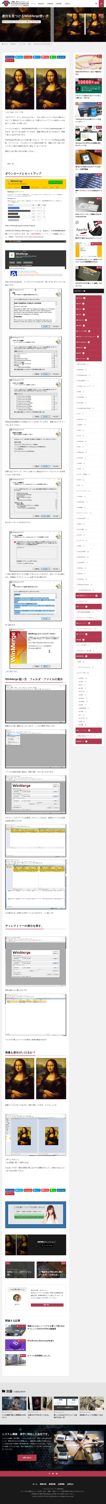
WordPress (83, 557)
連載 (81, 639)
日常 (24, 1355)
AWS (81, 546)
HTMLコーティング (86, 386)
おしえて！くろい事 (86, 651)
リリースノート (47, 234)
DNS (81, 392)
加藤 (29, 21)
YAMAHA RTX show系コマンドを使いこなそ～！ (88, 120)
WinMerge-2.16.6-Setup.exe (25, 237)
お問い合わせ (27, 1457)
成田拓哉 (84, 708)
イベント (82, 601)
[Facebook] (10, 57)
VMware (82, 452)
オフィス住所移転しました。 (39, 1355)
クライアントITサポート (87, 617)
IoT (80, 414)
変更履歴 (36, 234)
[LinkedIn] (61, 57)
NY (82, 685)
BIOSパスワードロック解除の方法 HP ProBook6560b (88, 215)
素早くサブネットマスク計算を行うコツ (88, 192)
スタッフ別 (22, 44)
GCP (81, 309)
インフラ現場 (84, 331)
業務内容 (41, 3)
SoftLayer (82, 502)
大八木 (84, 718)
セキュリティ (84, 623)
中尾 (83, 711)
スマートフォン (84, 513)
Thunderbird (83, 342)
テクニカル (83, 358)
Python (82, 458)
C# (80, 485)
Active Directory (97, 243)
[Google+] (28, 57)
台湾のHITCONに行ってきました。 (38, 1416)
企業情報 (58, 3)
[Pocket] (45, 57)
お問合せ (67, 3)
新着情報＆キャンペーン (87, 595)
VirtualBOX (83, 380)
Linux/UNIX (83, 551)
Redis (81, 463)
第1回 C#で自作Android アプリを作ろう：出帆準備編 (87, 168)
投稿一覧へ (47, 1305)
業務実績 (50, 3)
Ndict (83, 678)
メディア (82, 634)
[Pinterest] (9, 60)
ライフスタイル (86, 667)
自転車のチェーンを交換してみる (91, 1415)
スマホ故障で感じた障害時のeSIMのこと (14, 1416)
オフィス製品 (84, 474)
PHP (81, 480)
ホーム (33, 3)
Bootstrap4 (22, 1340)
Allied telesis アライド (86, 736)
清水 (83, 695)
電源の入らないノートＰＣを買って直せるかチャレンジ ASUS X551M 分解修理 (46, 1327)
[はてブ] (37, 57)
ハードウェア (22, 1326)
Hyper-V (82, 419)
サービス (82, 606)
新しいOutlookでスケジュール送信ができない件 (65, 1416)
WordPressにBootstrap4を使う (40, 1341)
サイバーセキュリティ (87, 628)
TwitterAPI (83, 518)
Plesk (81, 524)
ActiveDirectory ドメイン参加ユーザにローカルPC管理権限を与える (88, 260)
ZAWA (83, 701)
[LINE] (53, 57)
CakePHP (82, 562)
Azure (81, 298)
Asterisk (82, 403)
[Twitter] (19, 57)
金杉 (83, 705)
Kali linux (82, 369)
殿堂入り (82, 741)
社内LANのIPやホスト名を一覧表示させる (88, 73)
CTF (81, 436)
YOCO (83, 691)
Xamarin (99, 151)
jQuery (81, 573)
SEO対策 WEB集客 (85, 612)
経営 (81, 353)
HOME (6, 44)
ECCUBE (82, 529)
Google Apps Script (85, 408)
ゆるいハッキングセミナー (88, 336)
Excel (81, 535)
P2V (81, 430)
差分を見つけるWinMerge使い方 (43, 44)
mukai (83, 698)
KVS (81, 469)
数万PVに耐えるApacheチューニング (88, 238)
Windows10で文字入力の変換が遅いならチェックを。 (88, 144)
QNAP (81, 425)
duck (83, 681)
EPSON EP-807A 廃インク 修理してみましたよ (88, 284)
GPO (81, 314)
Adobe (81, 496)
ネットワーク (84, 730)
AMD (81, 325)
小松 (83, 688)
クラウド (82, 540)
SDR (81, 303)
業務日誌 (13, 44)
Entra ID (82, 320)
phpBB (81, 507)
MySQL (82, 568)
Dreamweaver (84, 375)
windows (82, 579)
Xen (80, 447)
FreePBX (82, 397)
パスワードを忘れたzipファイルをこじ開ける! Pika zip (88, 97)
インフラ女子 (84, 645)
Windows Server (85, 584)
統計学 (81, 347)
